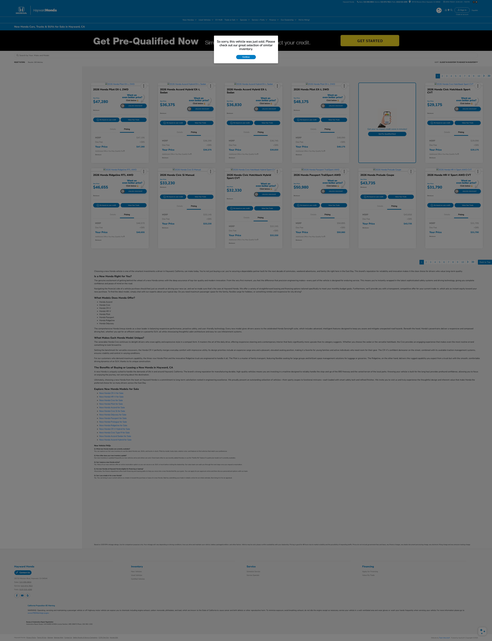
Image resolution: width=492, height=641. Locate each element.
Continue (246, 57)
